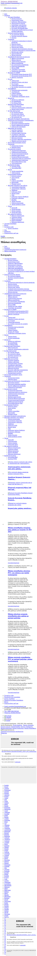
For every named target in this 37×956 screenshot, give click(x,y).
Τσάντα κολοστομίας (17, 203)
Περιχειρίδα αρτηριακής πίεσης (17, 142)
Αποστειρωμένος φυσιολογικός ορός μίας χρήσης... (19, 468)
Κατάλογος (7, 231)
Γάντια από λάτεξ (16, 212)
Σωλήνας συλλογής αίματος (19, 36)
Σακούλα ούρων (16, 147)
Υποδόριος (11, 39)
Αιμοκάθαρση (12, 88)
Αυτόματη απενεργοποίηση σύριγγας (22, 49)
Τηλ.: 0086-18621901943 (11, 711)
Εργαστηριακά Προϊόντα (15, 174)
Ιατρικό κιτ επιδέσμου (17, 99)
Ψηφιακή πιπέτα (16, 184)
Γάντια (10, 206)
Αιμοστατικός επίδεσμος (18, 188)
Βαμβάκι (14, 200)
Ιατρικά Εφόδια (15, 726)
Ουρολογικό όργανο (17, 146)
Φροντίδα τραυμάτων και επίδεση (17, 185)
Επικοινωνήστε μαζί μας (11, 233)
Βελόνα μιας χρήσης (17, 52)
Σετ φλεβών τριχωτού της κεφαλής (21, 87)
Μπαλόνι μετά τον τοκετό (18, 141)
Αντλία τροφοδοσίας (17, 171)
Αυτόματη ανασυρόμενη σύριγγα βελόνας (23, 50)
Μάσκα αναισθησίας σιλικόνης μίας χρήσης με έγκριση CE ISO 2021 (20, 530)
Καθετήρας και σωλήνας (15, 128)
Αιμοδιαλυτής (15, 92)
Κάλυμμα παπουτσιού (17, 222)
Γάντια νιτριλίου (16, 211)
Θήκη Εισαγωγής (16, 106)
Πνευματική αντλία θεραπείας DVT (21, 76)
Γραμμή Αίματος (16, 93)
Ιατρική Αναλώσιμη (18, 728)
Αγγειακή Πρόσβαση (14, 17)
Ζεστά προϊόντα (17, 725)
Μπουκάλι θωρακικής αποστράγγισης (18, 119)
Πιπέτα (13, 179)
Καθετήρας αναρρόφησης (18, 136)
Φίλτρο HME (15, 68)
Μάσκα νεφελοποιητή (17, 58)
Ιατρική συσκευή (5, 726)
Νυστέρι (13, 37)
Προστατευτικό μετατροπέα (19, 90)
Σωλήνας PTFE (15, 166)
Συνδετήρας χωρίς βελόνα (18, 25)
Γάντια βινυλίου (16, 209)
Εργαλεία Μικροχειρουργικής (19, 157)
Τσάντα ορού (15, 80)
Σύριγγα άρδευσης (16, 53)
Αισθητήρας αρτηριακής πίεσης (20, 96)
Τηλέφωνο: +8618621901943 (9, 1)
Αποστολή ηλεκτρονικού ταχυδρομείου (12, 731)
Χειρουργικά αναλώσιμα (18, 150)
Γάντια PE (14, 207)
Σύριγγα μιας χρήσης (17, 47)
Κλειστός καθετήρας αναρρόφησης (21, 139)
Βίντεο (6, 225)
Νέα (5, 230)
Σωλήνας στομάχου (17, 130)
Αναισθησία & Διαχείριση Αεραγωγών (19, 57)
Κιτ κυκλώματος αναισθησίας (19, 64)
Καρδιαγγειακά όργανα (18, 155)
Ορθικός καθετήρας (17, 131)
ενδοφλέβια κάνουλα (17, 85)
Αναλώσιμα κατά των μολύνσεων (21, 158)
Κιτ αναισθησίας (16, 101)
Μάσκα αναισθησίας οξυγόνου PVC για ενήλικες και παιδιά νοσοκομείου (19, 573)
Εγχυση (10, 79)
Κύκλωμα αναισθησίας (18, 66)
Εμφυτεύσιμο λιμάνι (17, 20)
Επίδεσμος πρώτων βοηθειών (19, 196)
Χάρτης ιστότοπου (28, 725)
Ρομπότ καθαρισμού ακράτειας (20, 125)
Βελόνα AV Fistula (16, 95)
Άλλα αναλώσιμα (16, 163)
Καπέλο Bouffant (16, 220)
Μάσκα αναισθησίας (17, 63)
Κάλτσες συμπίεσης (17, 77)
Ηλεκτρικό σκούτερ (17, 122)
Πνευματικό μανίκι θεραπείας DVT (21, 74)
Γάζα (12, 195)
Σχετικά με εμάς (9, 227)
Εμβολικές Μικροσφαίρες (18, 22)
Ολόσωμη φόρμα (16, 217)
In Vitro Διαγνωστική (14, 111)
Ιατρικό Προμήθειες (30, 728)
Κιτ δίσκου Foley (16, 103)
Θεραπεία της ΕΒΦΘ (14, 72)
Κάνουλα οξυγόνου (17, 138)
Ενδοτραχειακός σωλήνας (18, 133)
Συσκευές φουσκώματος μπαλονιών (21, 107)
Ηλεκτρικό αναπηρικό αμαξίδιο (20, 123)
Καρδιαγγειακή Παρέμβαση (16, 104)
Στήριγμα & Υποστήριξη (18, 126)
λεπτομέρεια (15, 563)
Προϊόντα (7, 15)
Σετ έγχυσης (14, 84)
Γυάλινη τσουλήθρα (17, 180)
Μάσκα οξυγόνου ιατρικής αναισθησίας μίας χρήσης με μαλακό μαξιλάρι (18, 616)
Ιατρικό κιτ (11, 98)
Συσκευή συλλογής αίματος (16, 33)
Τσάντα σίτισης (15, 173)
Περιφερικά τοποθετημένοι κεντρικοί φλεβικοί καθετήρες (22, 30)
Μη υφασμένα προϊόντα (15, 214)
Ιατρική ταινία (15, 193)
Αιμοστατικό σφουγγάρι (18, 187)
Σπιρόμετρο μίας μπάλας (18, 71)
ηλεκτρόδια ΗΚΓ (16, 168)
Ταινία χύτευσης (16, 201)
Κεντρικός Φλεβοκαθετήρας (19, 28)
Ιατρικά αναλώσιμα (6, 728)
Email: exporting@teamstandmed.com (11, 3)
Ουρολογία (11, 144)
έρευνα (10, 563)
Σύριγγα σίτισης (16, 44)
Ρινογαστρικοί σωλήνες (14, 373)
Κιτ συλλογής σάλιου (17, 114)
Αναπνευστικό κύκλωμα (18, 61)
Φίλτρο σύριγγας (16, 55)
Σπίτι (5, 14)
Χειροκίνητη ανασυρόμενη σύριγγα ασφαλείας (21, 282)
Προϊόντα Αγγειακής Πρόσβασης (13, 700)
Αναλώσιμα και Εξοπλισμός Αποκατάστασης (21, 120)
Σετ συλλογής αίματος (17, 34)
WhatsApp (4, 733)
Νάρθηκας (14, 190)
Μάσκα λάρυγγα (16, 60)
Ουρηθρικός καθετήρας (18, 134)
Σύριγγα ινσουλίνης (17, 45)
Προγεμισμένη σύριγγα (18, 23)
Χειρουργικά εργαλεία (14, 149)
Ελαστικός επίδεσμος (17, 198)
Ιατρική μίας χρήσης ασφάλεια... (20, 508)
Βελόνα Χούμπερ (16, 18)
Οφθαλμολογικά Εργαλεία (19, 152)
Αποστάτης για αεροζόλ (18, 69)
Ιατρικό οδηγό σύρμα (17, 109)
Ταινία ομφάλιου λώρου (18, 204)
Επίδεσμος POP (16, 192)
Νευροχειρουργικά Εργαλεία (19, 153)
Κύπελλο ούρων (16, 176)
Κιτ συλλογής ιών (16, 117)
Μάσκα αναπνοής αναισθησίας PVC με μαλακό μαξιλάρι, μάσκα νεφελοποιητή (20, 659)
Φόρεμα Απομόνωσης (17, 215)
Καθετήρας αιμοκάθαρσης (18, 26)
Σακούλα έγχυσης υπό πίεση (19, 82)
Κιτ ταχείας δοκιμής (17, 112)
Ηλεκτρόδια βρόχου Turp (18, 161)
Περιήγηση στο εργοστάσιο (12, 697)
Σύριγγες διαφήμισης (27, 726)
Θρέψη (10, 169)
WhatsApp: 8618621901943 (12, 713)
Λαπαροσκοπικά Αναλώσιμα (19, 160)
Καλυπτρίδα (14, 182)
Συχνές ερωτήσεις (13, 228)
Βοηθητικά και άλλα (13, 165)
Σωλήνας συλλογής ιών (18, 115)
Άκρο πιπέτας (15, 177)
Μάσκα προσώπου (16, 219)
